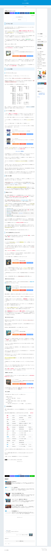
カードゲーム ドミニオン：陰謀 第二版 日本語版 (18, 260)
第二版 (19, 459)
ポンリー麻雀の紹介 (40, 51)
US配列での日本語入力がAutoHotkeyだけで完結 (41, 59)
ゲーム (6, 459)
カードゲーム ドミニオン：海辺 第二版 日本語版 (18, 331)
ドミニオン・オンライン (14, 183)
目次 (19, 19)
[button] (45, 36)
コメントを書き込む (20, 541)
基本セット (16, 459)
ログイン (38, 96)
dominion (13, 459)
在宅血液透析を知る (42, 93)
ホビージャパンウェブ (10, 209)
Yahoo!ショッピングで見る (30, 334)
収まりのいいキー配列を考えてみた (41, 66)
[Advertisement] (20, 467)
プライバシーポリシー (44, 548)
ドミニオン (28, 183)
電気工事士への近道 (42, 94)
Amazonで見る (15, 334)
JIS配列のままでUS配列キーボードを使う (41, 55)
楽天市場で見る (22, 334)
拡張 (21, 459)
